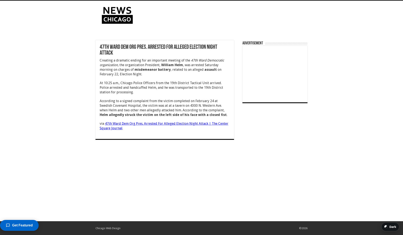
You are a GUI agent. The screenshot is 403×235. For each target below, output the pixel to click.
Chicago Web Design (108, 228)
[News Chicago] (117, 14)
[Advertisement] (228, 14)
